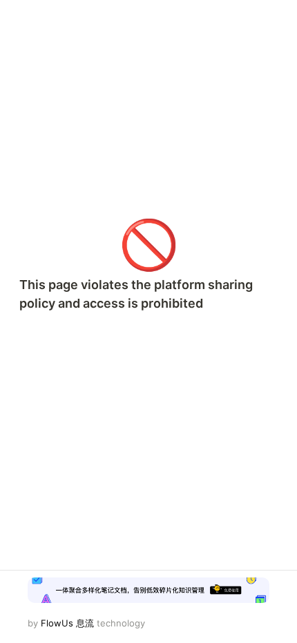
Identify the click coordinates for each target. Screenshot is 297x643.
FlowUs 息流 (67, 623)
